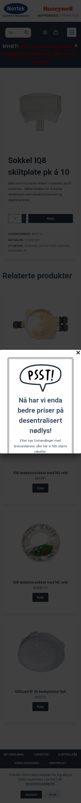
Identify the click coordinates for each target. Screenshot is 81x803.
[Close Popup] (78, 353)
